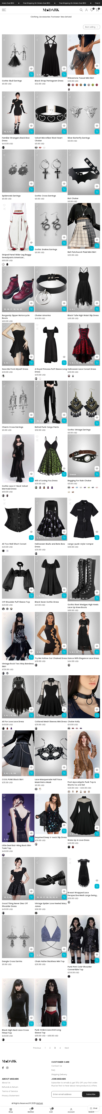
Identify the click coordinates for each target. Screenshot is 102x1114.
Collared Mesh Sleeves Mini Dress (51, 721)
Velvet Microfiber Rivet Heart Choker (48, 139)
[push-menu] (4, 10)
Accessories (44, 16)
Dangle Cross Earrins (12, 961)
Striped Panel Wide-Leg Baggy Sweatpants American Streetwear (16, 256)
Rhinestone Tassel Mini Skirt (81, 78)
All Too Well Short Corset (14, 544)
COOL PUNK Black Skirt (12, 779)
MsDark (39, 1103)
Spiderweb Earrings (11, 195)
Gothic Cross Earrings (45, 195)
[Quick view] (31, 68)
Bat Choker (73, 198)
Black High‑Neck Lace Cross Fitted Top (15, 1031)
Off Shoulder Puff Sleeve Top (16, 602)
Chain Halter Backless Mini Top (50, 961)
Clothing (34, 16)
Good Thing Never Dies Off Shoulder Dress (15, 905)
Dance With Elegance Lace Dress (83, 658)
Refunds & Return (10, 1087)
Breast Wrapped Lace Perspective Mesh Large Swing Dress (82, 894)
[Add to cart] (31, 74)
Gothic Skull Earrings (12, 80)
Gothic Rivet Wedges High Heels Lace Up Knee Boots (83, 606)
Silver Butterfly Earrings (79, 138)
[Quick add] (64, 74)
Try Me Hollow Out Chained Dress (51, 658)
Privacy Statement (10, 1095)
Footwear (55, 16)
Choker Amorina (43, 315)
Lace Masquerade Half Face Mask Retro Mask (48, 781)
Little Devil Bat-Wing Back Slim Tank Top (16, 847)
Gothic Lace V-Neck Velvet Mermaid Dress (15, 487)
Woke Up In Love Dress (78, 840)
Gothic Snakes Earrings (46, 249)
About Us (6, 1082)
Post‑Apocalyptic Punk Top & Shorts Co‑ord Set (82, 783)
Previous (37, 1048)
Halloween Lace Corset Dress (82, 369)
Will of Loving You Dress (46, 480)
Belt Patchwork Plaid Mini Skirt (82, 252)
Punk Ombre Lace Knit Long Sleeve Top (48, 1031)
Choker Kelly (74, 721)
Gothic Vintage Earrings (79, 429)
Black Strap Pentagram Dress (49, 80)
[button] (4, 36)
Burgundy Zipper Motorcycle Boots (15, 316)
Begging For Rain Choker (79, 480)
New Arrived (66, 16)
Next (67, 1048)
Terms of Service (10, 1091)
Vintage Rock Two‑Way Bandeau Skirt (18, 665)
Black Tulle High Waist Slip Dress (83, 315)
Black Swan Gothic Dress (47, 602)
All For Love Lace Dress (13, 721)
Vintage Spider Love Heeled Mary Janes (51, 905)
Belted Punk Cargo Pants (47, 427)
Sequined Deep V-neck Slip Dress (51, 837)
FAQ (53, 1070)
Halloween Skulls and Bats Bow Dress (50, 545)
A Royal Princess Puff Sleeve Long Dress (51, 370)
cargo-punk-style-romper (81, 544)
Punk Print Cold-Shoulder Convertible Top (80, 968)
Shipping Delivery (59, 1074)
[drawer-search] (81, 9)
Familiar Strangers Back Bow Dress (16, 139)
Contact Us (56, 1066)
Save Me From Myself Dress (15, 369)
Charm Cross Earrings (12, 427)
